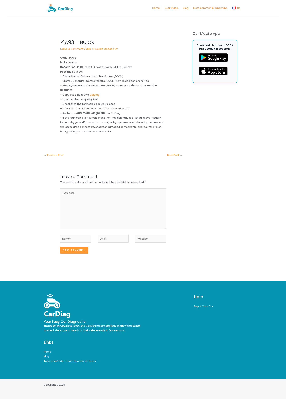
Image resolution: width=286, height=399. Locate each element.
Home (156, 8)
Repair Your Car (203, 306)
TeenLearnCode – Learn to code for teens (70, 361)
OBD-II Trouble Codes (99, 48)
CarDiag (94, 94)
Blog (185, 8)
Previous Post (54, 155)
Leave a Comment (71, 48)
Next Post (174, 155)
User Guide (171, 8)
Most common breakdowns (210, 8)
